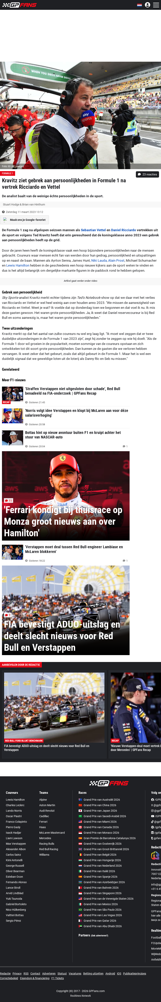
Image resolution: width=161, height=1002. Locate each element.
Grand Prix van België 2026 (100, 854)
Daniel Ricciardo (123, 230)
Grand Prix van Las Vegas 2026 (103, 915)
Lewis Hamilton (17, 265)
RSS (26, 973)
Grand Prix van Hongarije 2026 (102, 860)
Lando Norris (14, 810)
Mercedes (45, 838)
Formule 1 (7, 173)
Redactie (5, 973)
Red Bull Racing (48, 849)
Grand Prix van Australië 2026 (102, 799)
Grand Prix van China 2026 (100, 805)
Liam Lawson (14, 838)
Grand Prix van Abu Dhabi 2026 (103, 926)
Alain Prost (116, 260)
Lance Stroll (13, 887)
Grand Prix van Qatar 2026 (100, 920)
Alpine (43, 799)
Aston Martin (47, 805)
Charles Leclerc (15, 805)
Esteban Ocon (14, 876)
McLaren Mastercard (52, 832)
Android (110, 973)
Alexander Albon (16, 849)
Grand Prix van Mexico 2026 (101, 904)
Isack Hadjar (13, 832)
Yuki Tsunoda (14, 898)
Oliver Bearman (15, 871)
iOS (119, 973)
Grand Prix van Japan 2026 (100, 810)
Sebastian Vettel (93, 230)
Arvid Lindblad (14, 893)
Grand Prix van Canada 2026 (101, 827)
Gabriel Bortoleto (16, 904)
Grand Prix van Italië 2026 (99, 871)
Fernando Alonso (16, 882)
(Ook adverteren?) (99, 935)
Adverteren (49, 973)
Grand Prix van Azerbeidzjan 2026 (104, 882)
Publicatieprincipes (134, 973)
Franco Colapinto (16, 821)
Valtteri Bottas (15, 915)
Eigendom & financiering (34, 978)
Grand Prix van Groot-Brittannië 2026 (106, 849)
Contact (35, 973)
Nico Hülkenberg (16, 909)
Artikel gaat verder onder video (80, 280)
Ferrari (43, 821)
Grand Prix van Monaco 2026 (101, 832)
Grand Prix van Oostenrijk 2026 (103, 843)
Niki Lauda (99, 260)
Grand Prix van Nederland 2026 (103, 865)
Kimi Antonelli (14, 860)
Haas (42, 827)
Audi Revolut (47, 810)
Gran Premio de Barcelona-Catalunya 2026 (110, 838)
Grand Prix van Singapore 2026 (103, 893)
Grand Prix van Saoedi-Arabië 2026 (105, 816)
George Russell (15, 865)
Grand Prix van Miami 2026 (100, 821)
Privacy (17, 973)
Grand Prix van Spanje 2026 (100, 876)
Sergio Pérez (13, 920)
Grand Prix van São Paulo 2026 (103, 909)
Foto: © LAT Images (13, 166)
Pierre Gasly (13, 827)
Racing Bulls (46, 843)
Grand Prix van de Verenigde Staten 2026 (109, 898)
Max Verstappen (16, 843)
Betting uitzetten (93, 973)
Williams (44, 854)
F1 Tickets (57, 978)
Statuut (62, 973)
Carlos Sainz (13, 854)
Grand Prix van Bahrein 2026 (101, 887)
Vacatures (75, 973)
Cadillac (44, 816)
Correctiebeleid (9, 978)
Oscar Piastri (14, 816)
